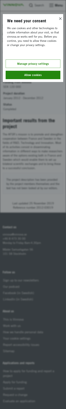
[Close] (60, 18)
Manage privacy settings (33, 63)
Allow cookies (33, 75)
